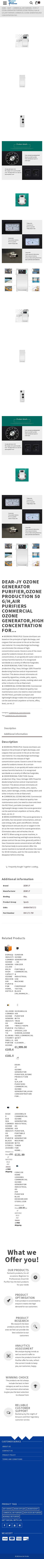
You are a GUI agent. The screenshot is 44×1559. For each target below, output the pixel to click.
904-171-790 (28, 913)
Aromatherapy (32, 1509)
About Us (6, 1446)
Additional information (16, 733)
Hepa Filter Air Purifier (32, 1513)
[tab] (10, 728)
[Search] (31, 3)
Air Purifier (7, 1509)
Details (8, 1167)
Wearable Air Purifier (11, 1517)
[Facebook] (4, 1525)
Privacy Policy (9, 1455)
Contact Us (7, 1451)
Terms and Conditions (12, 1459)
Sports (25, 902)
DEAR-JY (26, 885)
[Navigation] (5, 3)
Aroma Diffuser (19, 1509)
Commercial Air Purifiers (19, 712)
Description (10, 728)
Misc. (25, 896)
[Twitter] (9, 1525)
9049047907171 (29, 907)
